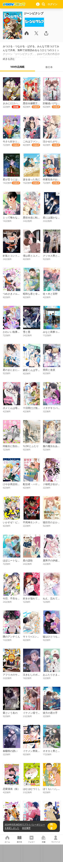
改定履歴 (26, 828)
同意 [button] (51, 826)
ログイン (52, 4)
